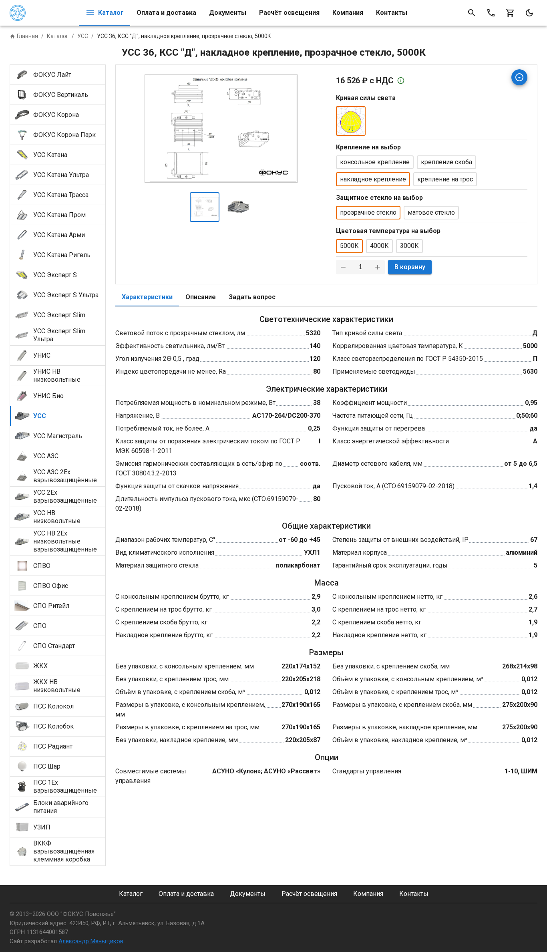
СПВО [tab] (41, 566)
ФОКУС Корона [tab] (56, 115)
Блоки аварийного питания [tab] (60, 807)
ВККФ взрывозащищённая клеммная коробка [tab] (64, 851)
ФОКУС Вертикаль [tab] (60, 95)
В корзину (409, 267)
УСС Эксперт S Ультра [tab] (66, 295)
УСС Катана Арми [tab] (59, 235)
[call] (491, 13)
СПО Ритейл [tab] (51, 606)
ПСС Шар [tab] (46, 766)
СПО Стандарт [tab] (54, 646)
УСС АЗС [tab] (45, 456)
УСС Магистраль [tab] (57, 436)
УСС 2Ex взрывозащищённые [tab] (65, 496)
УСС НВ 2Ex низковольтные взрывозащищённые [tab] (65, 541)
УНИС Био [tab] (48, 396)
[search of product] (472, 13)
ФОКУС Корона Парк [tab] (64, 135)
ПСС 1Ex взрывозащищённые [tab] (65, 786)
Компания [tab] (347, 12)
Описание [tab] (200, 297)
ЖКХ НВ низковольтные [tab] (56, 686)
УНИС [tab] (41, 355)
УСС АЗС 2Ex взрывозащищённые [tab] (65, 476)
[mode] (529, 13)
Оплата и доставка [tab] (166, 12)
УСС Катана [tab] (50, 155)
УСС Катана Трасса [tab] (60, 195)
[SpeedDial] (519, 77)
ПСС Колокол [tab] (53, 706)
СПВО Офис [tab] (50, 586)
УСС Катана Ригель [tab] (61, 255)
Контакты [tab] (391, 12)
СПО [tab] (39, 626)
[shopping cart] (510, 13)
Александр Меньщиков (90, 941)
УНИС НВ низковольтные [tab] (56, 375)
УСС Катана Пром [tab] (59, 215)
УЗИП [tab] (41, 827)
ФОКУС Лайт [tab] (52, 74)
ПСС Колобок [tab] (53, 726)
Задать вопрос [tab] (252, 297)
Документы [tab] (227, 12)
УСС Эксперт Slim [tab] (59, 315)
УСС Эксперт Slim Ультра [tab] (59, 335)
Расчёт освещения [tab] (289, 12)
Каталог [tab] (111, 12)
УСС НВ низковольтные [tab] (56, 517)
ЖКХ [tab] (40, 666)
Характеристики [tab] (147, 297)
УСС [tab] (39, 416)
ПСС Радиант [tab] (52, 746)
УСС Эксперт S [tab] (55, 275)
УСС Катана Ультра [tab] (61, 175)
